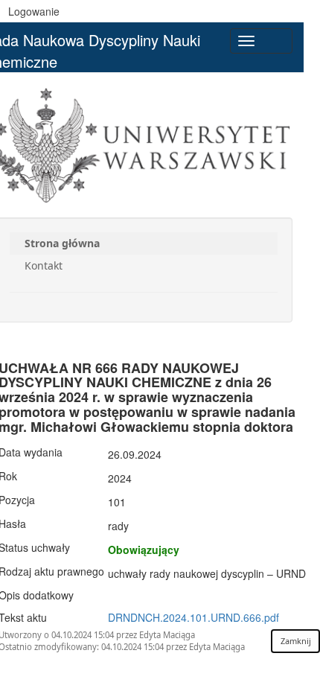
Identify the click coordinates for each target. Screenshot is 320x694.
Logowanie (34, 11)
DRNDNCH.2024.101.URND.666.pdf (193, 617)
